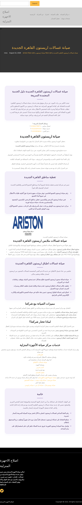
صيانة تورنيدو (52, 380)
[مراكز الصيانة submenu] (69, 14)
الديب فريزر (40, 367)
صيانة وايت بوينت (40, 380)
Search (34, 3)
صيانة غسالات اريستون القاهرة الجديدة (41, 47)
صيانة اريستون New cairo (44, 53)
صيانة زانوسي (29, 385)
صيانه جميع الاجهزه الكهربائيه (47, 378)
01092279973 (36, 126)
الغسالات (40, 355)
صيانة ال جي (39, 385)
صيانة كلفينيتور (29, 380)
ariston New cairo (29, 53)
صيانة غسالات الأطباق (40, 362)
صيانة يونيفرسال (50, 385)
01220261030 (36, 129)
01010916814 (36, 131)
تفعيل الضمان (40, 372)
